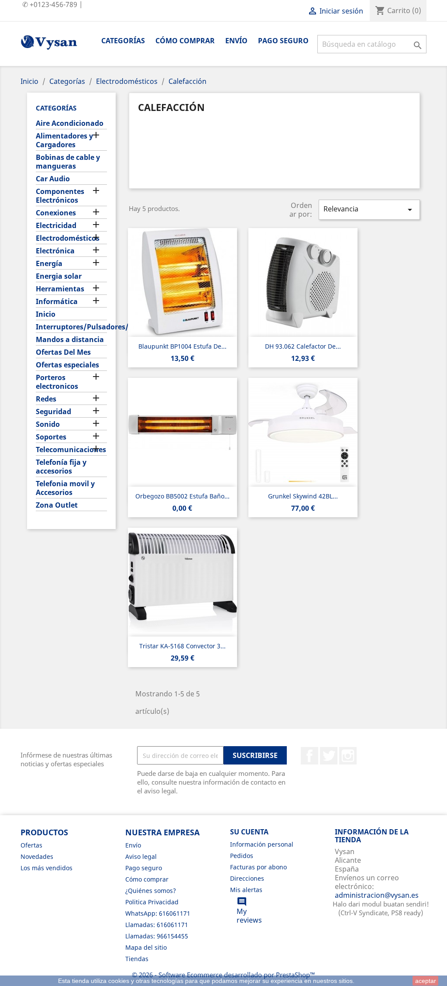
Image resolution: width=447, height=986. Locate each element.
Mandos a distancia (70, 339)
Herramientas (60, 289)
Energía (49, 263)
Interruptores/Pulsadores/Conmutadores (71, 327)
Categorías (123, 40)
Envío (236, 40)
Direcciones (247, 878)
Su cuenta (249, 832)
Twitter (328, 756)
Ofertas (31, 845)
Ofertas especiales (67, 365)
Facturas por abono (258, 867)
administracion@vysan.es (377, 895)
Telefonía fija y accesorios (61, 467)
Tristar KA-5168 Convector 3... (182, 646)
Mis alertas (246, 890)
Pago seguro (283, 40)
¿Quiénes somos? (150, 890)
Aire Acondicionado (69, 123)
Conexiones (56, 213)
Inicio (45, 314)
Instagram (348, 756)
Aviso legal (141, 856)
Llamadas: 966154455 (156, 936)
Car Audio (53, 178)
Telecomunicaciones (71, 449)
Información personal (261, 844)
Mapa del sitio (146, 947)
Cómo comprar (185, 40)
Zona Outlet (57, 505)
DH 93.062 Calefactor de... (303, 346)
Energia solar (59, 276)
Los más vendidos (46, 868)
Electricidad (56, 225)
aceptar (425, 980)
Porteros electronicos (57, 382)
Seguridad (53, 411)
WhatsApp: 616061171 (157, 913)
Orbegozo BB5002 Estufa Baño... (182, 496)
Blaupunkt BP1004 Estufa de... (182, 346)
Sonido (48, 424)
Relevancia (369, 209)
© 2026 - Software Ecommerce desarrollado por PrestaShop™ (223, 974)
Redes (46, 399)
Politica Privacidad (152, 902)
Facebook (309, 756)
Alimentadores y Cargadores (64, 140)
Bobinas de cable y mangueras (68, 162)
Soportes (51, 437)
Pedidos (241, 855)
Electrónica (55, 251)
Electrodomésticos (68, 238)
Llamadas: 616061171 (156, 924)
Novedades (37, 856)
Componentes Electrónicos (60, 196)
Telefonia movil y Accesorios (65, 488)
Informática (57, 301)
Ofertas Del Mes (63, 352)
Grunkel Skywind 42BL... (303, 496)
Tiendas (136, 959)
